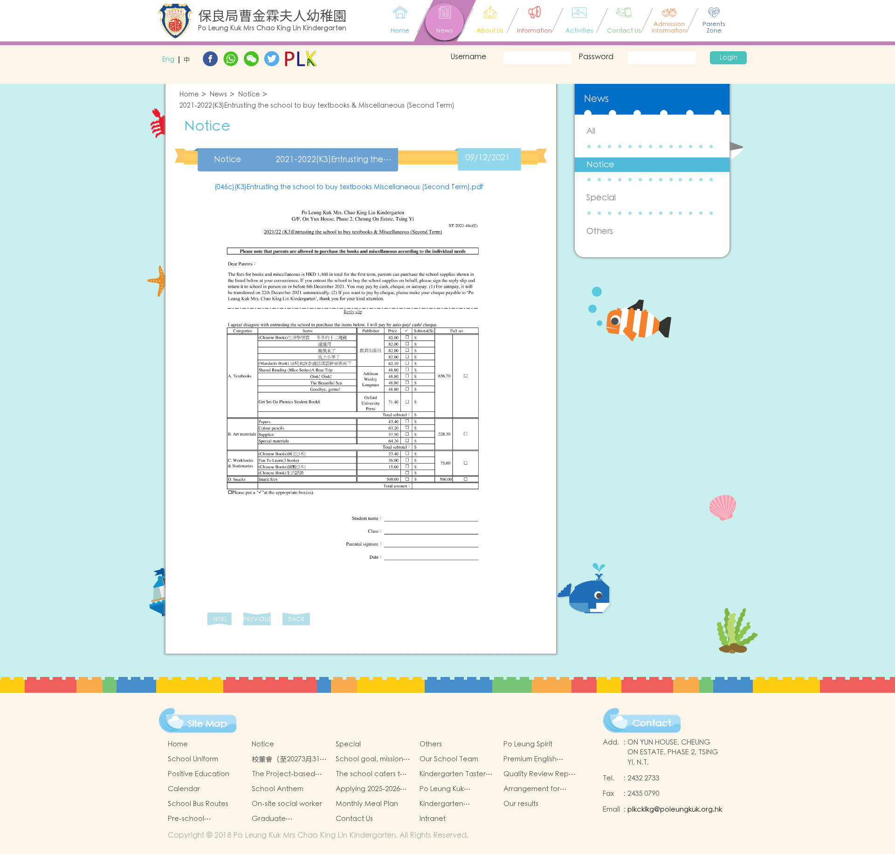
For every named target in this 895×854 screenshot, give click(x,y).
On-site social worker (287, 804)
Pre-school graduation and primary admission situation (197, 819)
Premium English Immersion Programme (540, 759)
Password (595, 57)
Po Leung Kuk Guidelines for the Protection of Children (457, 789)
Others (599, 231)
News (218, 95)
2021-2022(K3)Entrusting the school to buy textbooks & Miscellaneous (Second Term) (316, 106)
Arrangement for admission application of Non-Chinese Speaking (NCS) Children (540, 789)
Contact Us (354, 819)
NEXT (220, 619)
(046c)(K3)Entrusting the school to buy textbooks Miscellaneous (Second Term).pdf (348, 187)
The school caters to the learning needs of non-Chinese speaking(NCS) (372, 774)
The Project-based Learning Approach (284, 774)
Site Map (207, 724)
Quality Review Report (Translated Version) (540, 774)
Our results (520, 804)
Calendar (184, 789)
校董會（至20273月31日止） (289, 759)
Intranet (433, 819)
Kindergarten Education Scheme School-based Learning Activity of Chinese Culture (452, 804)
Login (728, 57)
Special (601, 198)
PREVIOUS (257, 619)
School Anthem (277, 789)
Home (189, 95)
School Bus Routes (198, 804)
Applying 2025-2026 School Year (368, 789)
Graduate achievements (276, 819)
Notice (249, 95)
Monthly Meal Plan (367, 804)
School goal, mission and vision (369, 759)
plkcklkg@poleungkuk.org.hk (674, 809)
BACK (296, 619)
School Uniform (193, 759)
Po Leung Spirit (527, 744)
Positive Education (198, 774)
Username (468, 57)
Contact (652, 723)
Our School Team (449, 759)
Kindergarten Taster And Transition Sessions (453, 774)
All (590, 131)
